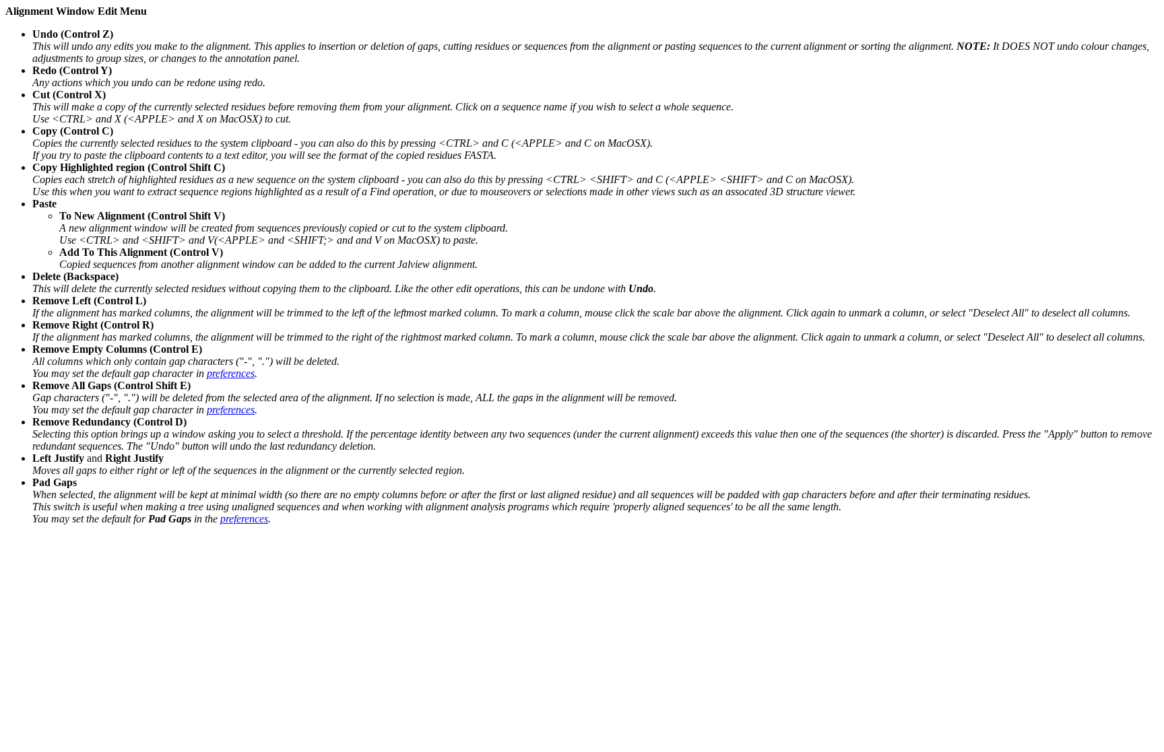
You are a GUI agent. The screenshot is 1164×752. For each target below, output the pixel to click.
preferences (231, 373)
